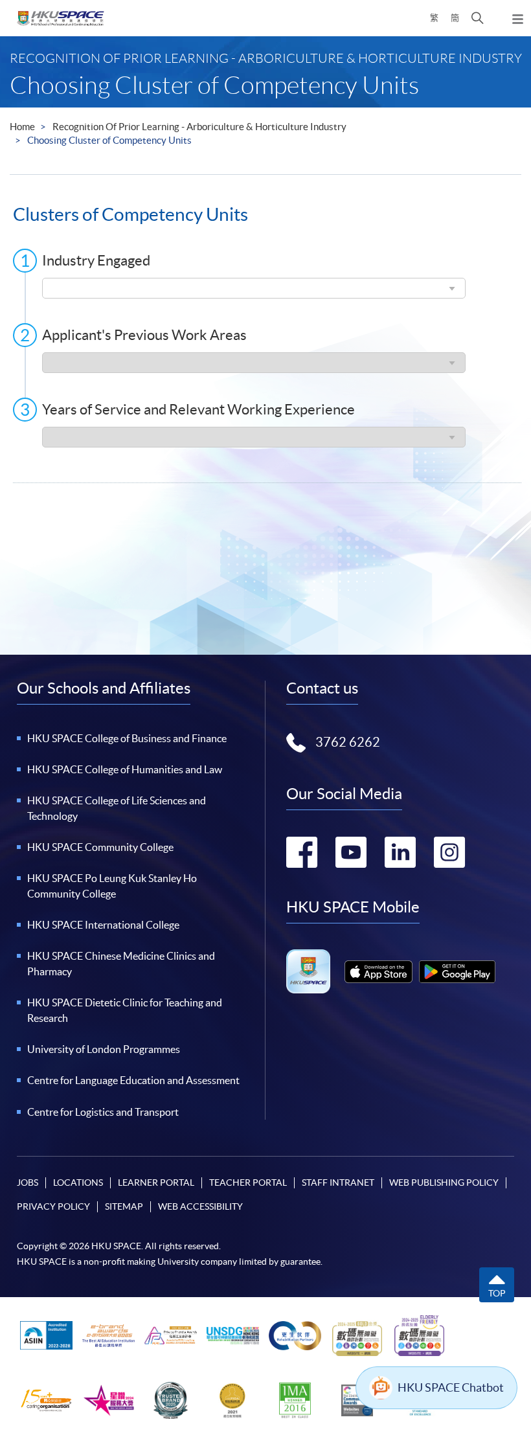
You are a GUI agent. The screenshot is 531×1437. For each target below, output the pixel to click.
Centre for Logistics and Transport (103, 1112)
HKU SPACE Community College (100, 847)
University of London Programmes (103, 1049)
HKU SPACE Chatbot (451, 1387)
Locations (78, 1182)
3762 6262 (347, 742)
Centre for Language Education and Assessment (133, 1080)
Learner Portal (156, 1182)
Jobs (27, 1182)
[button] (477, 18)
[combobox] (254, 288)
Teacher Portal (248, 1182)
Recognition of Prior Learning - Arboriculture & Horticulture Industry (199, 126)
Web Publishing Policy (444, 1182)
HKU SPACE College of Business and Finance (127, 738)
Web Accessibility (200, 1206)
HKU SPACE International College (103, 925)
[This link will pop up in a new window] (378, 971)
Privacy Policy (53, 1206)
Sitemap (124, 1206)
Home (22, 126)
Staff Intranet (338, 1182)
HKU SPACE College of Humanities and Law (124, 769)
